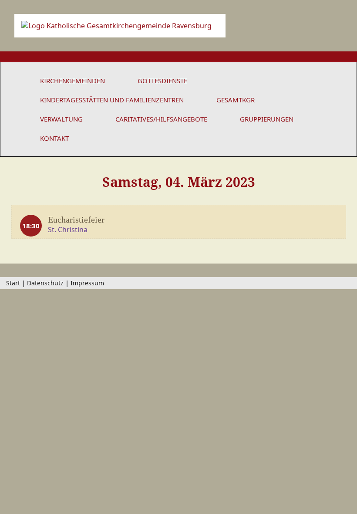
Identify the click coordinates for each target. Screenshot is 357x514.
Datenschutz (45, 283)
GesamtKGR (235, 99)
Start (13, 283)
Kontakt (54, 138)
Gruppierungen (266, 119)
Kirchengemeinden (72, 80)
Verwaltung (61, 119)
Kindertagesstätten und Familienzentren (112, 99)
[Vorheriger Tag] (25, 188)
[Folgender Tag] (331, 188)
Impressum (87, 283)
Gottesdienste (162, 80)
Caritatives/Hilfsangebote (161, 119)
